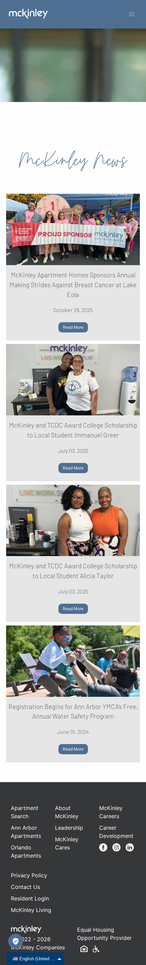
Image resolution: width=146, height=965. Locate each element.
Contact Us (25, 886)
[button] (132, 14)
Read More (73, 327)
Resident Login (30, 898)
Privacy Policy (29, 875)
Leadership (69, 827)
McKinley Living (31, 910)
